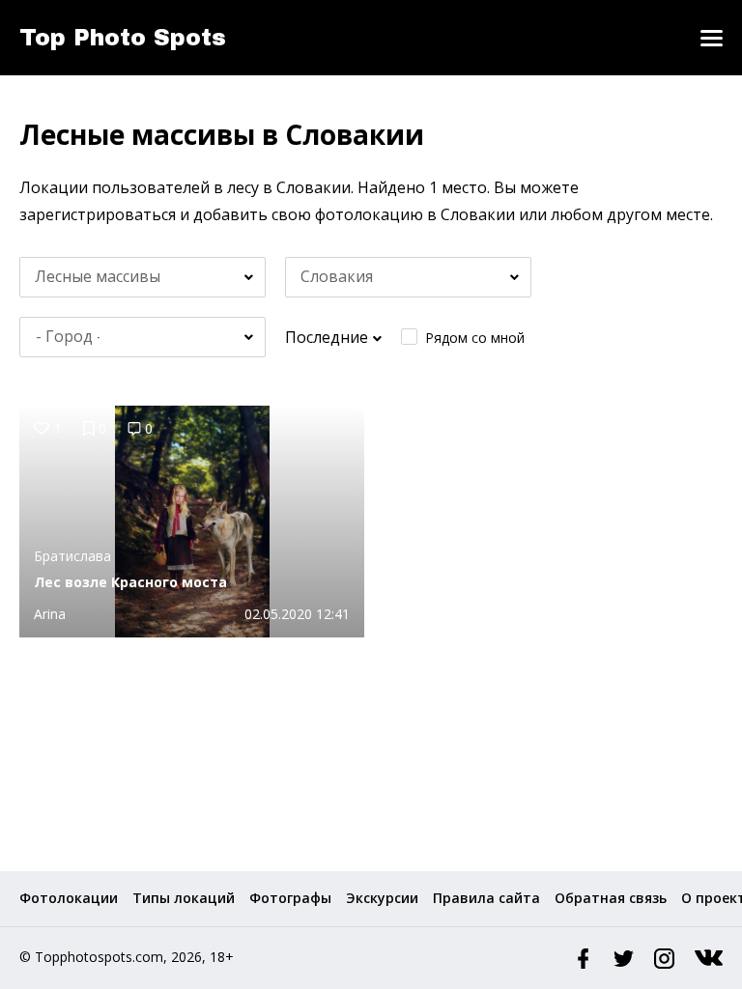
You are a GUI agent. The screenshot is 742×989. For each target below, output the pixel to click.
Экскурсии (382, 898)
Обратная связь (611, 898)
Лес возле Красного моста (130, 582)
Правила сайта (486, 898)
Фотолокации (68, 898)
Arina (50, 614)
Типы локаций (183, 898)
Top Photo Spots (122, 37)
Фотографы (290, 898)
